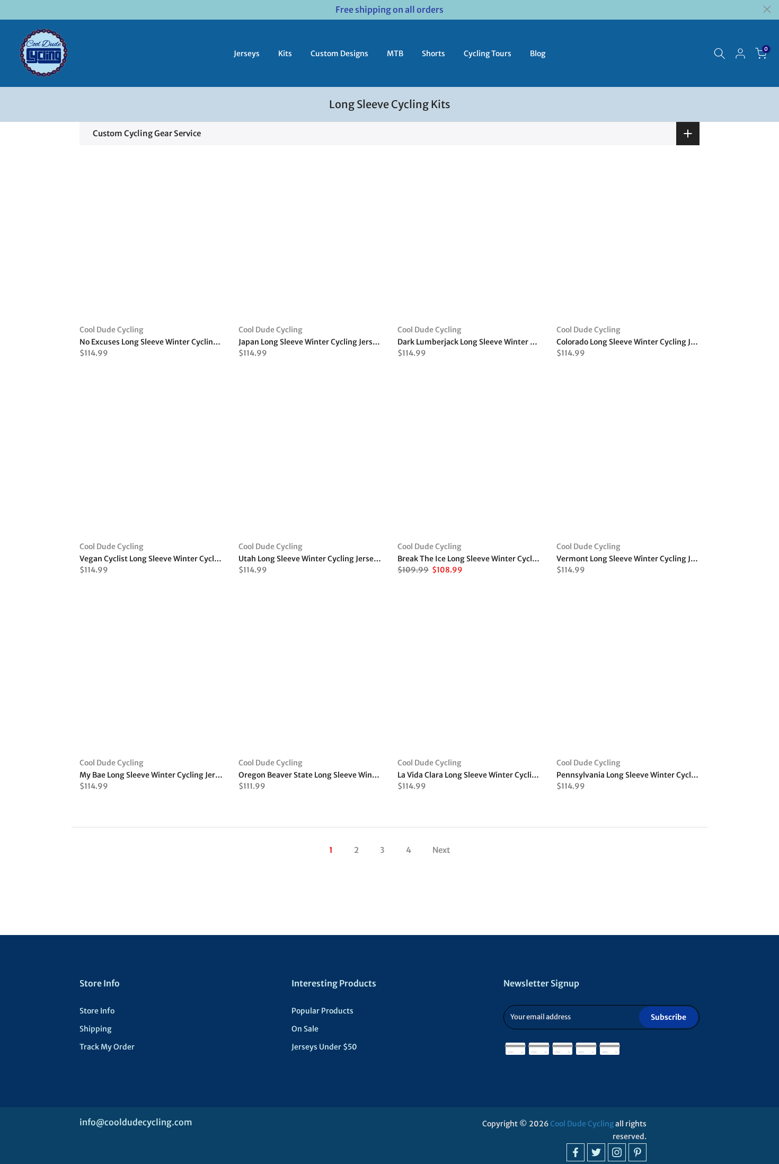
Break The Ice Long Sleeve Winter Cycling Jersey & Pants (497, 558)
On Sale (304, 1029)
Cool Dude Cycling (111, 329)
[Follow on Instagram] (617, 1152)
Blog (537, 53)
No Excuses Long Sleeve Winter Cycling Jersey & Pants (175, 342)
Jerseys (247, 53)
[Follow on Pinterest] (637, 1152)
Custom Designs (339, 53)
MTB (395, 53)
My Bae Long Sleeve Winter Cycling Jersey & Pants (168, 775)
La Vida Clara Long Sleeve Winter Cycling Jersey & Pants (496, 775)
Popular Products (322, 1011)
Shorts (433, 53)
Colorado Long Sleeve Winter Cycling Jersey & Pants (648, 342)
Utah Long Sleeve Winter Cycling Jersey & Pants (323, 558)
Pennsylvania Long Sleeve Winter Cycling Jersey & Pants (656, 775)
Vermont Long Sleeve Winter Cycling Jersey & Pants (648, 558)
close (12, 9)
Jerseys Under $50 (324, 1047)
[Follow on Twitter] (596, 1152)
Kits (285, 53)
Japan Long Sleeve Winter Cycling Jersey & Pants (324, 342)
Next (441, 850)
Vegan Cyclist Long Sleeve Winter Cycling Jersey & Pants (179, 558)
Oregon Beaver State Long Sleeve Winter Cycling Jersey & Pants (351, 775)
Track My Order (107, 1047)
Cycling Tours (487, 53)
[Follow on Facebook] (575, 1152)
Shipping (95, 1029)
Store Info (96, 1011)
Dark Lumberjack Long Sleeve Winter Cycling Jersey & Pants (503, 342)
